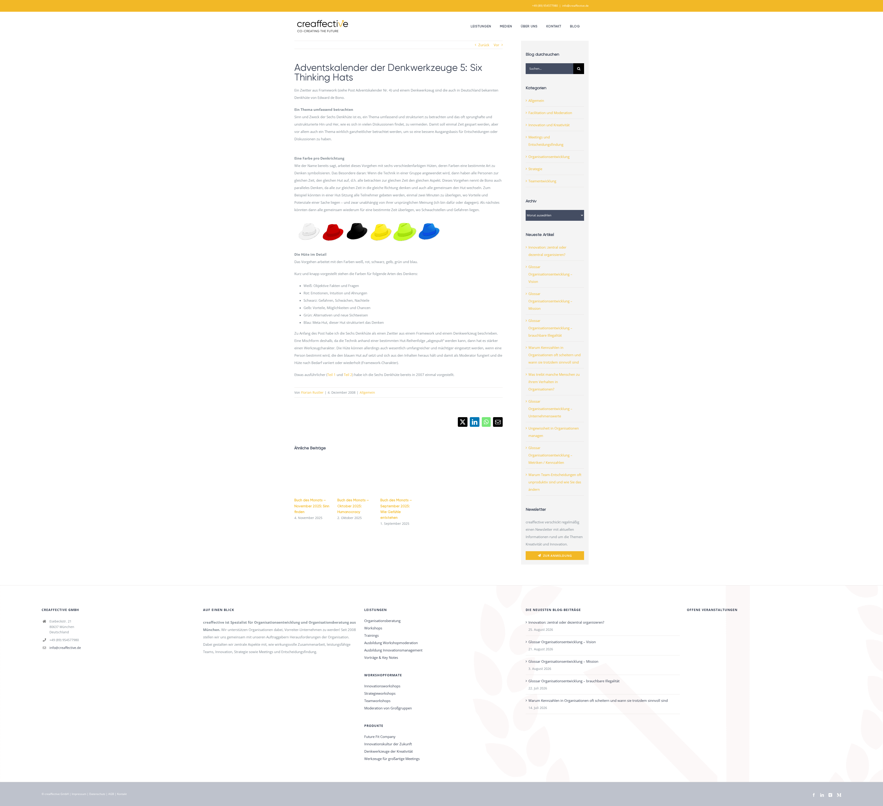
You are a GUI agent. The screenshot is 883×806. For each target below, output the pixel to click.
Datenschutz (97, 794)
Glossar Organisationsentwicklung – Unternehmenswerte (550, 408)
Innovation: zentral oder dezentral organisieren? (566, 622)
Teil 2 (348, 374)
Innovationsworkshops (382, 686)
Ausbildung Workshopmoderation (391, 642)
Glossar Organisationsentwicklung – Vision (550, 274)
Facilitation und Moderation (550, 112)
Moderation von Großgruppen (388, 708)
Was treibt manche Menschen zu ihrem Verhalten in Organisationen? (554, 381)
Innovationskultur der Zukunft (388, 744)
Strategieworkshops (380, 693)
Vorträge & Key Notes (381, 657)
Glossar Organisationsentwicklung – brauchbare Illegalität (550, 328)
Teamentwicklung (542, 181)
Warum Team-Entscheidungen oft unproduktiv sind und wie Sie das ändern (554, 482)
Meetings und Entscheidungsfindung (545, 141)
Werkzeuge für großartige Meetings (392, 758)
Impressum (79, 794)
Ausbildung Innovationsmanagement (393, 650)
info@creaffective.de (575, 6)
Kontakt (122, 794)
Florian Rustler (312, 392)
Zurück (483, 45)
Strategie (535, 168)
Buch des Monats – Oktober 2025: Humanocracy (353, 506)
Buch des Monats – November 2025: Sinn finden (311, 506)
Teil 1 (331, 374)
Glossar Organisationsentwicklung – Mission (550, 301)
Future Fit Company (380, 736)
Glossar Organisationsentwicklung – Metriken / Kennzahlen (550, 455)
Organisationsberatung (382, 620)
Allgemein (367, 392)
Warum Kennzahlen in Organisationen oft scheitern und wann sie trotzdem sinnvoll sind (554, 354)
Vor (496, 45)
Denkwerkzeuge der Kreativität (388, 751)
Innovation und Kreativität (549, 125)
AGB (111, 794)
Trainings (371, 635)
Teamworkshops (377, 700)
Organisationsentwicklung (549, 156)
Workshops (373, 628)
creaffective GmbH (57, 794)
